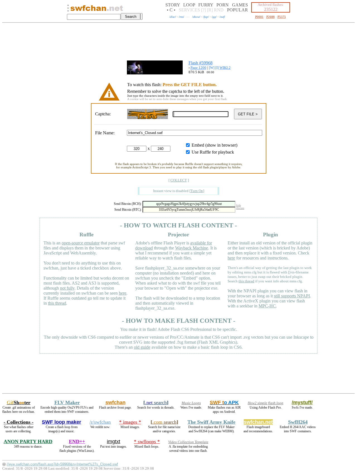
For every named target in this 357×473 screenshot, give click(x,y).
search (155, 402)
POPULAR (237, 10)
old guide (142, 347)
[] (196, 191)
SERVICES (189, 10)
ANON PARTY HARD (28, 441)
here (122, 293)
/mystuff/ (302, 402)
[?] (203, 10)
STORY (172, 5)
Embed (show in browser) (214, 145)
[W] (211, 68)
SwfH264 (298, 422)
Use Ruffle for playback (213, 152)
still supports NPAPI (292, 295)
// (172, 16)
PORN (222, 5)
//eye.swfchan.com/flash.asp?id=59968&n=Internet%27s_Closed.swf (62, 464)
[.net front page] (68, 9)
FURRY (205, 5)
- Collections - (18, 422)
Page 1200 (198, 68)
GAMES (240, 5)
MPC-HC (267, 306)
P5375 (282, 16)
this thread (57, 303)
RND (219, 10)
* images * (130, 422)
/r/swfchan (100, 422)
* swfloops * (147, 441)
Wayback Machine (191, 248)
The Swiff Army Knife (211, 422)
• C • (171, 10)
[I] (217, 68)
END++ (77, 441)
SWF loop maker (61, 422)
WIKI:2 (225, 68)
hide (238, 205)
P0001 (259, 16)
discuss (240, 208)
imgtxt (113, 441)
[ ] (178, 180)
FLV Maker (67, 402)
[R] (210, 10)
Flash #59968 (201, 62)
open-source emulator (81, 243)
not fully (67, 288)
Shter (18, 402)
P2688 (270, 16)
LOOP (189, 5)
